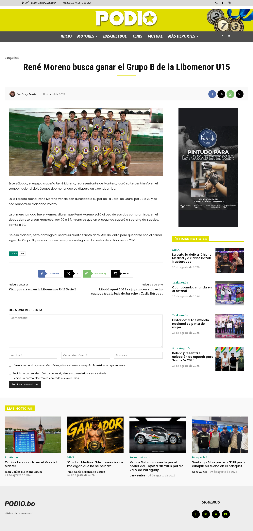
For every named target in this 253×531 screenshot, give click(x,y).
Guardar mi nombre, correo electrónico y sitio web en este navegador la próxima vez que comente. (70, 365)
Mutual (155, 36)
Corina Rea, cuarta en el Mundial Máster (31, 464)
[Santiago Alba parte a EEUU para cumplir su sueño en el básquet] (220, 435)
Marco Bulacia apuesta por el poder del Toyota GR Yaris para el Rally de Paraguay (156, 466)
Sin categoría (181, 348)
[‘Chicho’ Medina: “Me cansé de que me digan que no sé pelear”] (95, 435)
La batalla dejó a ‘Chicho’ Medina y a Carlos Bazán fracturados (192, 258)
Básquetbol (199, 457)
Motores (85, 36)
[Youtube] (226, 514)
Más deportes (181, 36)
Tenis (137, 36)
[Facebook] (223, 3)
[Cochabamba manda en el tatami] (229, 293)
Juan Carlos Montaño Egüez (23, 471)
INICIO (66, 36)
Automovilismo (139, 457)
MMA (175, 249)
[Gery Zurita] (13, 94)
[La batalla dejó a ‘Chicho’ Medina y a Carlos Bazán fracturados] (229, 260)
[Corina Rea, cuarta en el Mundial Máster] (33, 435)
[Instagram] (229, 3)
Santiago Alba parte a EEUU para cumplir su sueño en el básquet (218, 464)
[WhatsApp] (230, 94)
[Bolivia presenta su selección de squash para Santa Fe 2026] (229, 359)
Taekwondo (180, 282)
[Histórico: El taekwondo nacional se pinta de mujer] (229, 326)
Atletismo (11, 457)
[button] (217, 2)
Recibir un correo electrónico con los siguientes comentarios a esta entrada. (60, 373)
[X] (221, 94)
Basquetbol (115, 36)
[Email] (240, 94)
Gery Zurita (29, 94)
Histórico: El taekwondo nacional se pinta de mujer (190, 323)
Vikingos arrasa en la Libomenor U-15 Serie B (42, 289)
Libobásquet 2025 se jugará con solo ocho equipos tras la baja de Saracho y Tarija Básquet (127, 291)
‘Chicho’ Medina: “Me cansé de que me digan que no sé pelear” (95, 464)
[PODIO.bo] (126, 19)
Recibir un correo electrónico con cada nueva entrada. (46, 378)
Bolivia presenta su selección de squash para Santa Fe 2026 (192, 356)
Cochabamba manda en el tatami (192, 289)
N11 (22, 253)
